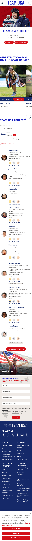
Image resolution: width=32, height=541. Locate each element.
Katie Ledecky (14, 208)
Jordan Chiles (13, 169)
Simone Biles (13, 150)
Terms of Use (5, 410)
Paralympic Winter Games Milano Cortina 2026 (23, 495)
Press (7, 481)
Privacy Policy (25, 408)
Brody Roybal (13, 326)
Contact (5, 498)
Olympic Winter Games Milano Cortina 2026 (23, 489)
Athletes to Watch (21, 42)
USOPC (7, 495)
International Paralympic (23, 474)
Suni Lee (12, 226)
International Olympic (23, 468)
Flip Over (20, 99)
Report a (7, 459)
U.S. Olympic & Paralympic (8, 455)
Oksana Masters (15, 264)
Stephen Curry (14, 189)
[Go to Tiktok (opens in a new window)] (17, 435)
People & (7, 475)
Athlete (7, 451)
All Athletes (9, 42)
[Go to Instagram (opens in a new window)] (12, 435)
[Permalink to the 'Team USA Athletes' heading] (27, 120)
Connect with (22, 459)
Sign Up (16, 417)
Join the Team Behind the (23, 446)
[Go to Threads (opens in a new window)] (26, 435)
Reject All (16, 533)
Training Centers (6, 478)
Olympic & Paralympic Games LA (23, 500)
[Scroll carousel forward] (30, 117)
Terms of (16, 413)
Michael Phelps (14, 287)
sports (8, 132)
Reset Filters (7, 143)
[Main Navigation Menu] (30, 3)
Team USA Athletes (7, 445)
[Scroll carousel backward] (26, 117)
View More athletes (16, 349)
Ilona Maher (13, 245)
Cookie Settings (16, 528)
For (5, 487)
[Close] (30, 513)
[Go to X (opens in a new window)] (8, 435)
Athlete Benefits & (8, 491)
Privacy (5, 413)
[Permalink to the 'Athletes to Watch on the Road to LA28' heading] (30, 60)
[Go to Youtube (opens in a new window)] (22, 435)
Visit (3, 448)
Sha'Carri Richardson (16, 307)
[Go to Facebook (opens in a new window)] (3, 435)
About (5, 472)
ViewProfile (6, 99)
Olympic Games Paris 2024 (23, 480)
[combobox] (13, 135)
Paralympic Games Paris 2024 (22, 484)
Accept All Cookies (16, 538)
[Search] (2, 3)
